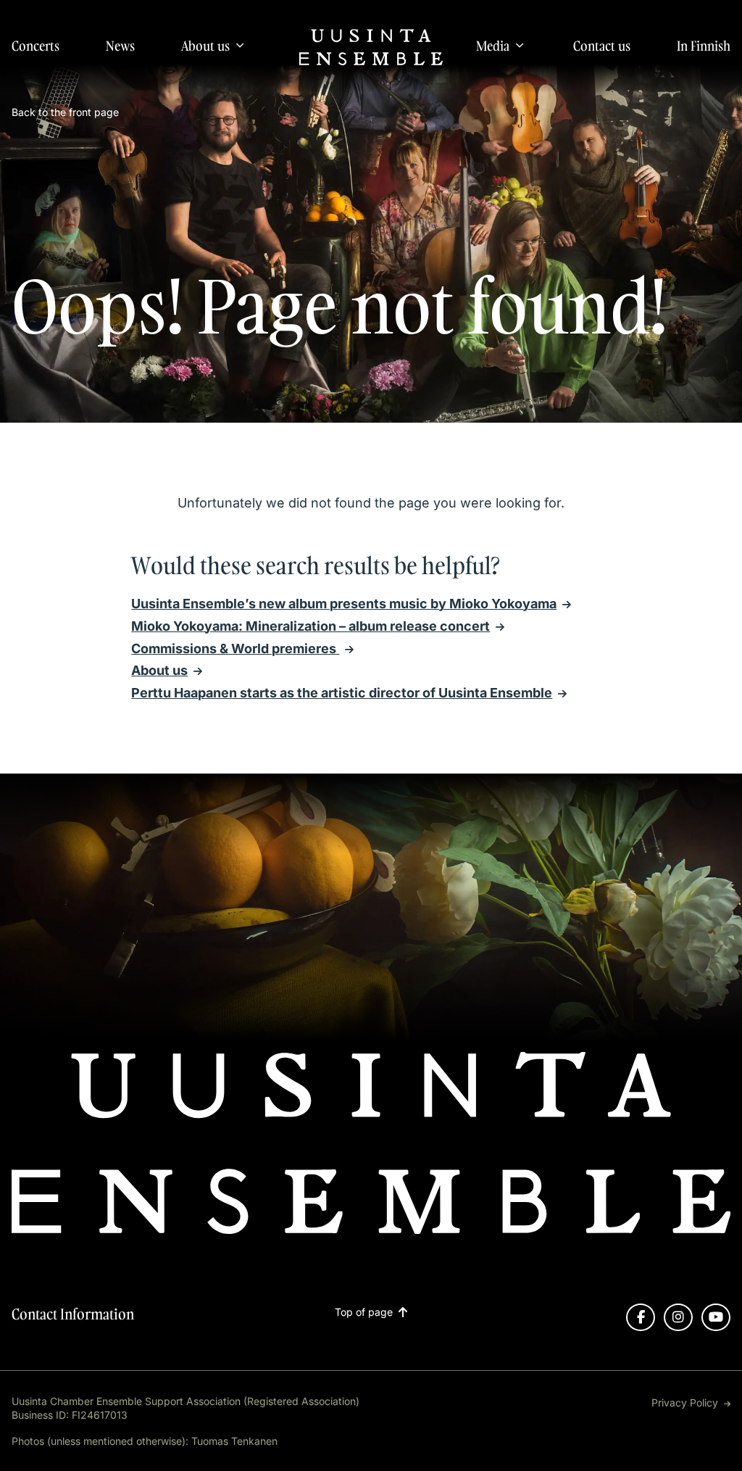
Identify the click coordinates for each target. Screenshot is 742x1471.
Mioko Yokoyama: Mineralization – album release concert (310, 626)
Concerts (35, 46)
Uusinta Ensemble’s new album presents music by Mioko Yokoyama (343, 603)
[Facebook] (640, 1317)
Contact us (601, 46)
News (120, 46)
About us (205, 46)
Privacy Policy (684, 1402)
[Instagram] (678, 1317)
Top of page (364, 1312)
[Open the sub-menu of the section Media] (519, 45)
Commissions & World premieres (235, 648)
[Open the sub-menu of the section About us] (240, 45)
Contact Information (73, 1314)
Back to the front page (65, 112)
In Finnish (703, 46)
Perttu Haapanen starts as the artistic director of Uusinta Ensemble (341, 692)
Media (492, 46)
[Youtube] (715, 1317)
